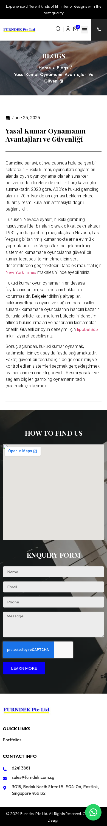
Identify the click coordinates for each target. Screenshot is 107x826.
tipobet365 (87, 329)
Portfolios (12, 739)
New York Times (20, 272)
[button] (84, 29)
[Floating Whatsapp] (93, 812)
